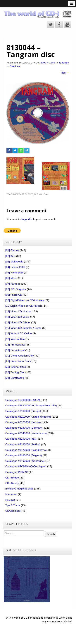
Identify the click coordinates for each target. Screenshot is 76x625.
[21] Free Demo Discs (18, 361)
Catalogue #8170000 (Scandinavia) (26, 449)
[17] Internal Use (15, 339)
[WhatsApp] (20, 150)
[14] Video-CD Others (17, 322)
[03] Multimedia (14, 261)
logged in (27, 219)
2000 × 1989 (47, 62)
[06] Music (11, 278)
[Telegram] (26, 150)
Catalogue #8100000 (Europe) (23, 411)
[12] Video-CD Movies (18, 311)
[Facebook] (9, 150)
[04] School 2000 (15, 267)
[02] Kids (10, 256)
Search (50, 534)
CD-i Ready (12, 483)
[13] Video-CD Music (17, 316)
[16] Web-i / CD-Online (18, 333)
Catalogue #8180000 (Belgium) (23, 455)
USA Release (13, 510)
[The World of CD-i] (38, 14)
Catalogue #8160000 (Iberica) (22, 444)
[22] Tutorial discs (15, 366)
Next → (65, 72)
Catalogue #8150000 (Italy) (21, 438)
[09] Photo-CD (13, 294)
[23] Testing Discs (15, 372)
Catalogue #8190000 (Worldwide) (25, 460)
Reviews (10, 499)
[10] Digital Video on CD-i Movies (24, 300)
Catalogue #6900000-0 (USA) (22, 400)
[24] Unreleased (14, 377)
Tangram (64, 62)
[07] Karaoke (12, 283)
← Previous (13, 66)
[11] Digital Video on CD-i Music (23, 305)
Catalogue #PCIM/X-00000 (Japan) (25, 466)
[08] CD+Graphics (15, 289)
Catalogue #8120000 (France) (23, 422)
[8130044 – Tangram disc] (38, 112)
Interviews (11, 494)
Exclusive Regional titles (19, 488)
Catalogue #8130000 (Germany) (24, 427)
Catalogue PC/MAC (16, 472)
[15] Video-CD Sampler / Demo (23, 327)
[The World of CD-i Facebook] (59, 24)
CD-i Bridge (12, 477)
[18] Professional (15, 344)
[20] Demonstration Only (19, 355)
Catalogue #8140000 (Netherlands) (26, 433)
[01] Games (12, 250)
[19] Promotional (15, 350)
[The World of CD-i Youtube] (67, 24)
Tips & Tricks (12, 505)
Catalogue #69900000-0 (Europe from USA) (31, 405)
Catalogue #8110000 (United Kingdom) (28, 416)
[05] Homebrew (14, 272)
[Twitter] (15, 150)
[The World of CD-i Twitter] (50, 24)
